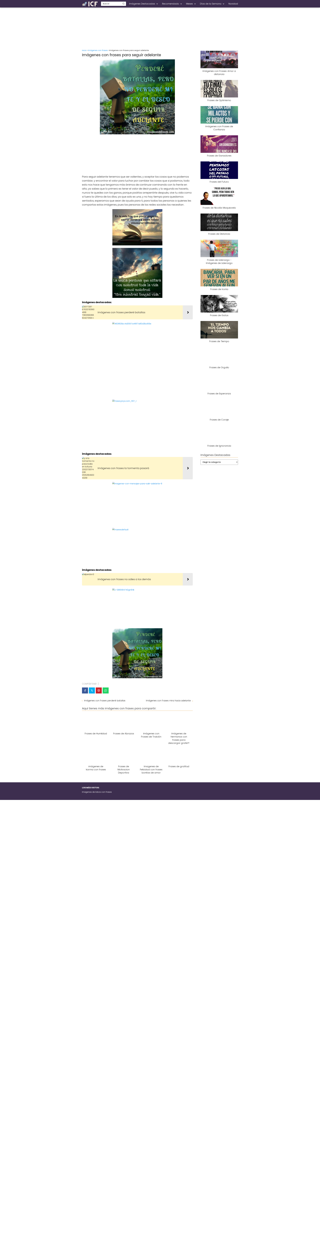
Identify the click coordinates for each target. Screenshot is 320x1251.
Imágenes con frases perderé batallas (104, 700)
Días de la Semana (210, 3)
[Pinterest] (99, 690)
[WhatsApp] (106, 690)
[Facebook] (85, 690)
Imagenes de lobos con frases (97, 792)
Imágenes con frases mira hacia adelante (168, 700)
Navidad (233, 3)
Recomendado (170, 3)
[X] (92, 690)
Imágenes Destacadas (142, 3)
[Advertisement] (160, 28)
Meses (189, 3)
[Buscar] (123, 4)
